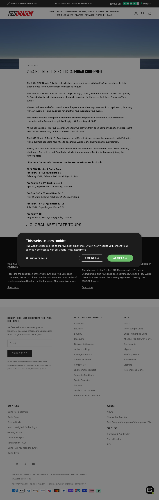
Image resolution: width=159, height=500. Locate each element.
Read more (80, 249)
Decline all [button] (92, 257)
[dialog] (79, 250)
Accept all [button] (120, 257)
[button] (36, 258)
